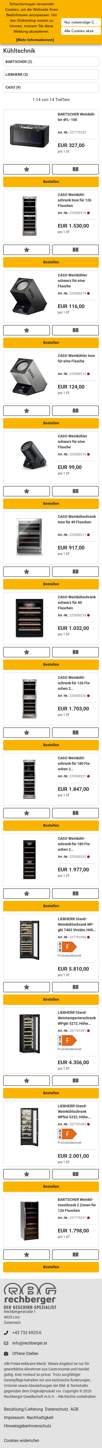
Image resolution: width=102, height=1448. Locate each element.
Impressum (14, 1417)
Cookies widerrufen (21, 1440)
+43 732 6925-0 (26, 1332)
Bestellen (51, 181)
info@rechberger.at (29, 1343)
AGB (74, 1409)
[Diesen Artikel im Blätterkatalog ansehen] (75, 169)
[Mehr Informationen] (35, 40)
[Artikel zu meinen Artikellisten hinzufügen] (26, 169)
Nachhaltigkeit (40, 1417)
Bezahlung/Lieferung (23, 1409)
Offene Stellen (25, 1353)
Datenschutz (56, 1409)
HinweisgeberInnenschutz (27, 1425)
